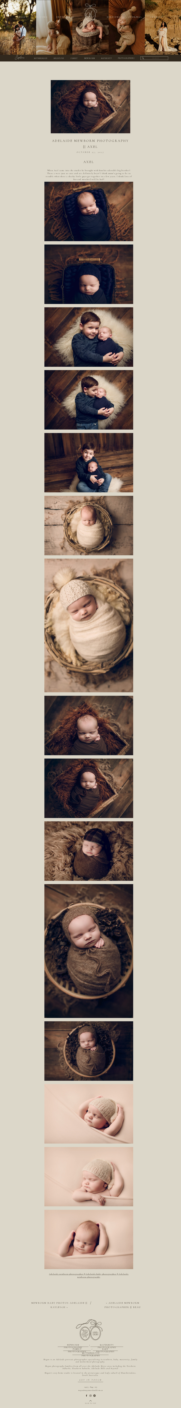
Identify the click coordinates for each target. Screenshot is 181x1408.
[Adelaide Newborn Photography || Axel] (90, 106)
